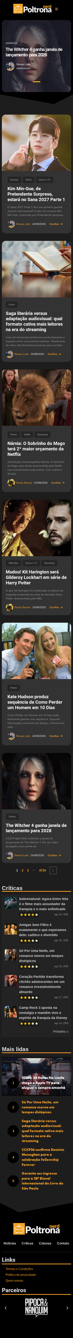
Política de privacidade (21, 1274)
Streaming (42, 434)
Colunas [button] (45, 1243)
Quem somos (14, 1280)
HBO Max (13, 563)
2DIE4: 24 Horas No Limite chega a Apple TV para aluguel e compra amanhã (43, 1082)
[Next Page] (53, 870)
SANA (28, 180)
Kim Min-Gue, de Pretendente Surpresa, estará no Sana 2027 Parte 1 (36, 194)
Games (12, 816)
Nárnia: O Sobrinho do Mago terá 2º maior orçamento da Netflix (36, 449)
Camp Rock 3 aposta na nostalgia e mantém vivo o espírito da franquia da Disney (43, 1013)
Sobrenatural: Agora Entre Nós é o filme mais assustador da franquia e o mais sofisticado (43, 904)
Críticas (27, 1243)
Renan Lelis (23, 64)
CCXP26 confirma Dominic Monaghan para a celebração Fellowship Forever (43, 1157)
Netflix (27, 434)
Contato (63, 1243)
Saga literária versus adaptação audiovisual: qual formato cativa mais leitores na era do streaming (34, 321)
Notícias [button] (10, 1243)
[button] (57, 9)
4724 (42, 870)
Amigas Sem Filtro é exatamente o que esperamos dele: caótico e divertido (42, 930)
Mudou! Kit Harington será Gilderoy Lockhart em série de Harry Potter (36, 577)
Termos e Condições (19, 1269)
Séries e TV (44, 180)
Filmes (13, 434)
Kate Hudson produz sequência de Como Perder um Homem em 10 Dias (34, 702)
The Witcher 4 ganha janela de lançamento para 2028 (36, 828)
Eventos (14, 180)
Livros (12, 304)
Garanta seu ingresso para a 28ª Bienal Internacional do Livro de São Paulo (42, 1181)
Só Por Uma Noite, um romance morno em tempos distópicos (41, 956)
